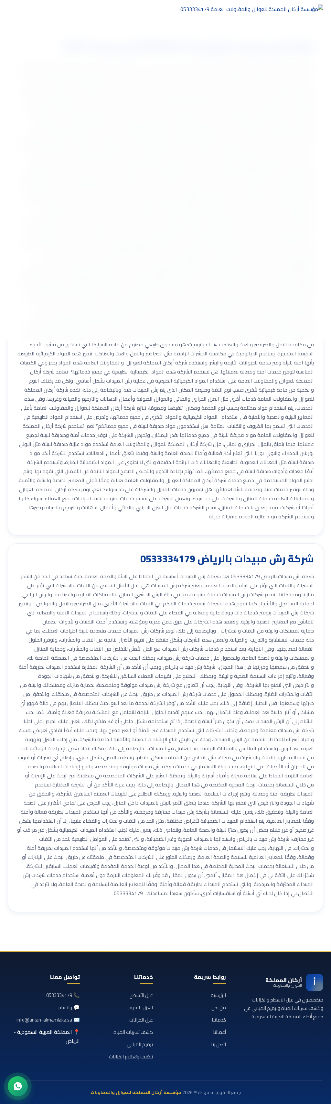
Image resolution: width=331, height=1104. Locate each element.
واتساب (65, 1007)
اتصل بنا (218, 1044)
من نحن (218, 1007)
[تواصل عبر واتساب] (18, 1086)
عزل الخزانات (141, 1019)
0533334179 (59, 995)
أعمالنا (219, 1032)
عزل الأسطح (141, 995)
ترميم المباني (140, 1044)
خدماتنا (219, 1019)
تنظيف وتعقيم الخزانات (131, 1056)
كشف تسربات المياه (133, 1032)
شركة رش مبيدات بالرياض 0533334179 (227, 558)
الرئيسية (218, 995)
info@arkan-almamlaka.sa (44, 1019)
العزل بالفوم (140, 1007)
